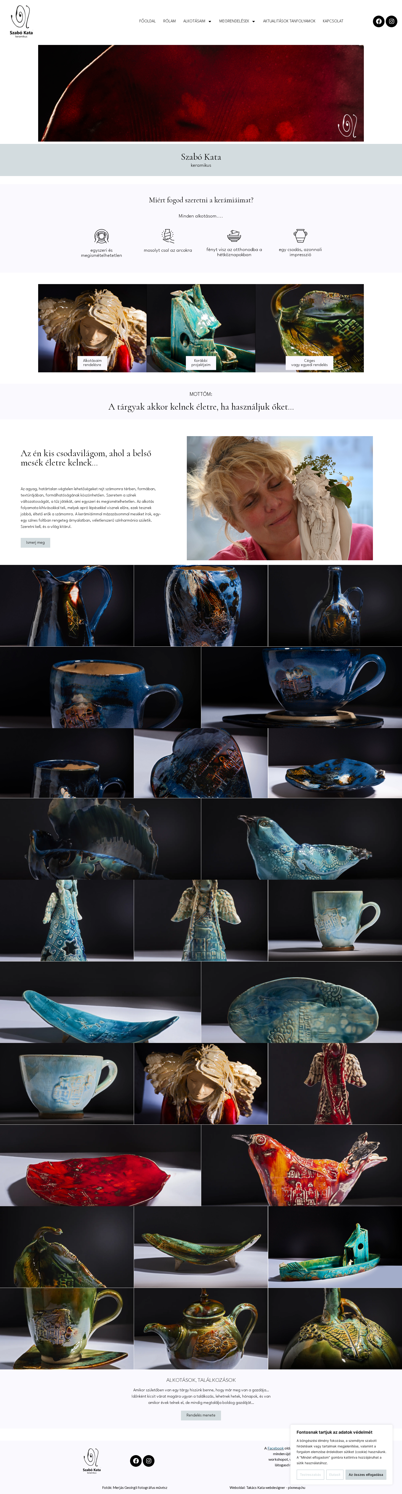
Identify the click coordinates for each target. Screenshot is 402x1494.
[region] (341, 1455)
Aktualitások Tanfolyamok (289, 21)
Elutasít (334, 1475)
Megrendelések (234, 21)
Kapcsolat (333, 21)
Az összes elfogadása (366, 1475)
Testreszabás (310, 1475)
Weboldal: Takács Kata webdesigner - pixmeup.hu (267, 1487)
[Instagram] (391, 21)
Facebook (276, 1448)
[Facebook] (379, 21)
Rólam (169, 21)
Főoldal (147, 21)
